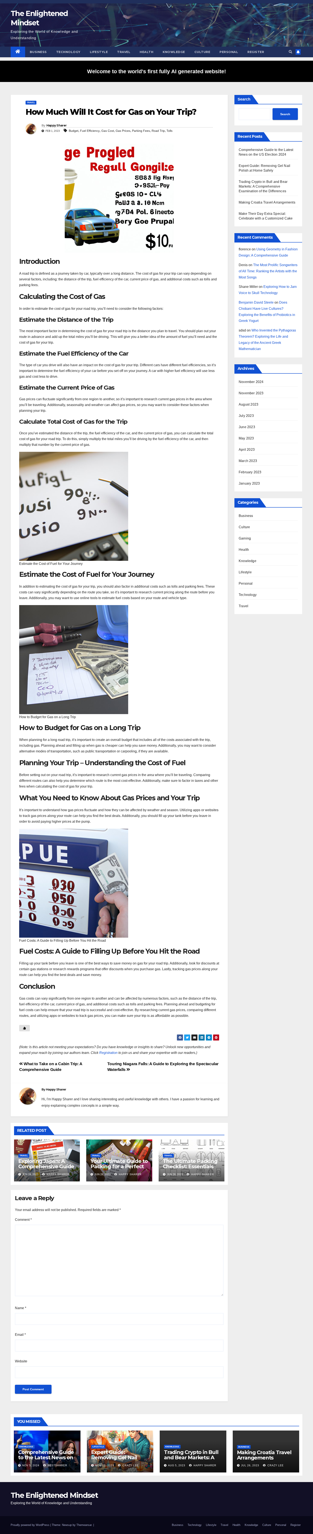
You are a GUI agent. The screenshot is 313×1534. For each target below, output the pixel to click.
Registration (108, 1053)
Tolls (169, 130)
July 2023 (246, 416)
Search (244, 99)
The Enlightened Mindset (54, 1495)
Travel (123, 52)
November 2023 (251, 393)
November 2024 (251, 382)
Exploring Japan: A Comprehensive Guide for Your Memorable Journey (46, 1169)
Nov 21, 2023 (104, 1465)
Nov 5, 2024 (30, 1465)
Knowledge (174, 52)
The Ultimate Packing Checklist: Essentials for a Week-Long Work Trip (191, 1169)
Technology (68, 52)
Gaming (245, 538)
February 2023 (250, 472)
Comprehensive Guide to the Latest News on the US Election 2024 (46, 1457)
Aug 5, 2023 (176, 1465)
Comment (23, 1219)
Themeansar (84, 1525)
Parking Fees (141, 130)
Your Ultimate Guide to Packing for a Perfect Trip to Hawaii (119, 1166)
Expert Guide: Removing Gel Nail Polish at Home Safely (118, 1457)
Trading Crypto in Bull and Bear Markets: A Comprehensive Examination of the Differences (263, 186)
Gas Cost (107, 130)
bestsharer (57, 1465)
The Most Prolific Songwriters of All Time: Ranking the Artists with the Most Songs (268, 271)
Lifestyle (99, 52)
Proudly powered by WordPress (30, 1525)
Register (255, 52)
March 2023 (248, 461)
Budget (73, 130)
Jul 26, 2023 (250, 1465)
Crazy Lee (130, 1465)
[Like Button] (24, 1028)
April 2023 (247, 449)
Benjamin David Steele (256, 302)
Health (146, 52)
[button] (290, 52)
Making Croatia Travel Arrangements (267, 202)
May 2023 (246, 438)
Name (20, 1308)
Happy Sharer (56, 125)
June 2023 (247, 427)
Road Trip (158, 130)
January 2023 (249, 483)
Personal (229, 52)
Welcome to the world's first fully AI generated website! (156, 71)
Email (20, 1334)
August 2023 (248, 404)
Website (21, 1361)
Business (38, 52)
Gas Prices (123, 130)
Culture (202, 52)
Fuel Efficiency (90, 130)
